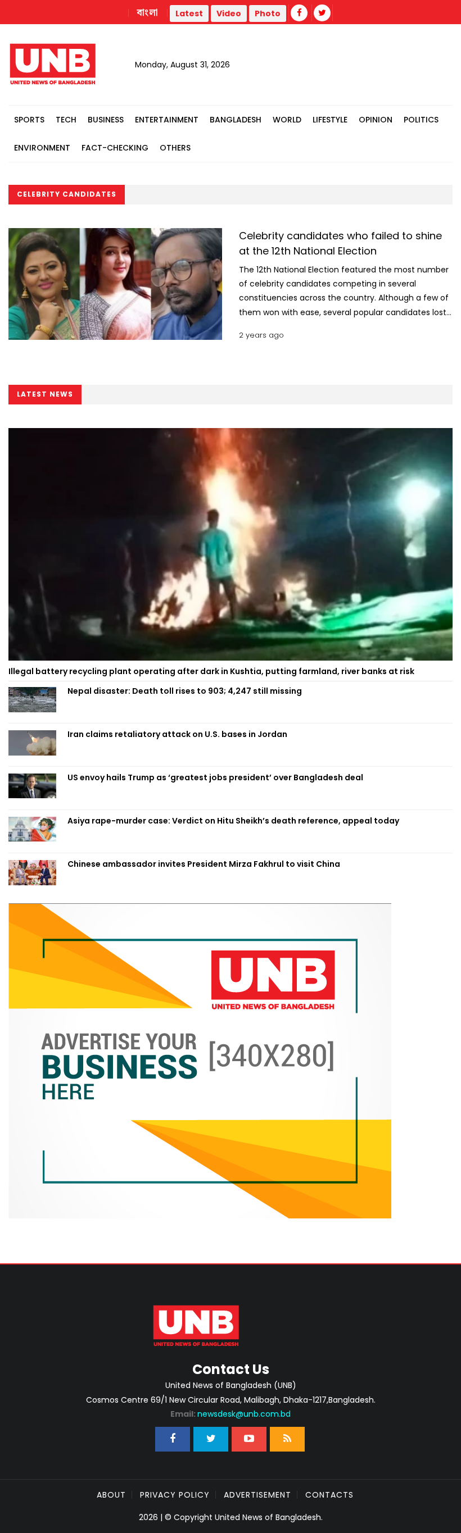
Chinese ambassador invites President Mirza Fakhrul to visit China (203, 864)
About (111, 1494)
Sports (29, 119)
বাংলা (148, 13)
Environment (42, 147)
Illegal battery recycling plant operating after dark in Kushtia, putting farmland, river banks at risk (211, 671)
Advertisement (257, 1494)
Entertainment (166, 119)
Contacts (329, 1494)
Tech (66, 119)
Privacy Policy (175, 1494)
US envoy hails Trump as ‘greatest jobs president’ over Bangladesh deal (215, 777)
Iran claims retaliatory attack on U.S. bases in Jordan (177, 734)
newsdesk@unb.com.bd (230, 1414)
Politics (421, 119)
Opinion (375, 119)
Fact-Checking (115, 147)
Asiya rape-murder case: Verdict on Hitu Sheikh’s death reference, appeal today (233, 820)
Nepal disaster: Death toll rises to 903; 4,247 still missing (184, 691)
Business (106, 119)
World (287, 119)
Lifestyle (330, 119)
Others (175, 147)
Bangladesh (235, 119)
